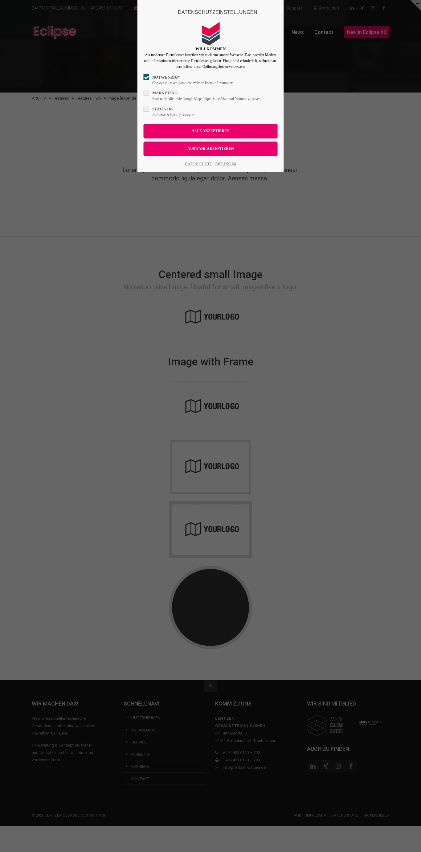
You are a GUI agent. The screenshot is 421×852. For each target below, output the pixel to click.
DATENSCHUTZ (198, 164)
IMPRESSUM (225, 164)
